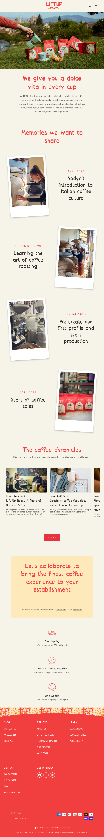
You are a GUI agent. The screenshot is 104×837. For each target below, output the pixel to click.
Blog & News (76, 729)
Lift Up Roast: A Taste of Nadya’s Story (23, 503)
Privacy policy (54, 832)
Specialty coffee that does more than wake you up (68, 503)
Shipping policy (81, 832)
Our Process (43, 747)
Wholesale (42, 753)
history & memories (47, 741)
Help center (10, 780)
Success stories (78, 735)
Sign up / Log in (12, 792)
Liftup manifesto (45, 735)
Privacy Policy (61, 610)
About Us (41, 729)
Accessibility (76, 741)
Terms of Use (77, 610)
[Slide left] (46, 522)
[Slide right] (58, 522)
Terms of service (67, 832)
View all (52, 537)
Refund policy (42, 832)
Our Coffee (10, 729)
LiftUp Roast (29, 832)
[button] (7, 6)
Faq (6, 786)
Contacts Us (10, 774)
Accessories (10, 735)
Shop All (8, 741)
